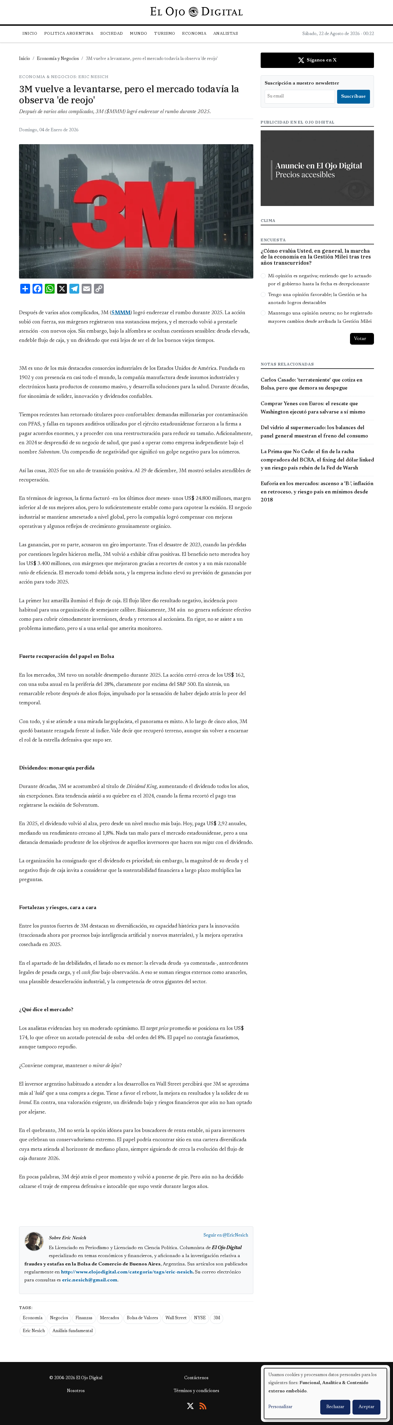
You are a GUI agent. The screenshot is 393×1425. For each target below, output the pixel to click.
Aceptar (366, 1407)
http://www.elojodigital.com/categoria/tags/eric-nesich (127, 1272)
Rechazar (335, 1407)
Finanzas (84, 1318)
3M (216, 1318)
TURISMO (164, 33)
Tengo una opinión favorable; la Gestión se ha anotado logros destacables (317, 298)
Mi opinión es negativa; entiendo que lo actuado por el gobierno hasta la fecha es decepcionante (320, 280)
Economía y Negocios (58, 59)
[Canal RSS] (203, 1406)
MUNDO (138, 33)
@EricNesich (235, 1235)
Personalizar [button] (280, 1407)
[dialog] (325, 1393)
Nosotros (76, 1391)
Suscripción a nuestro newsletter (302, 83)
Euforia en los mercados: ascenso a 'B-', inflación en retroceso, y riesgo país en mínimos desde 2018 (317, 492)
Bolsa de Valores (142, 1318)
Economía (32, 1318)
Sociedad (111, 33)
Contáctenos (196, 1378)
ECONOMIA (194, 33)
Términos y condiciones (196, 1391)
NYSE (200, 1318)
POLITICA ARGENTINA (68, 33)
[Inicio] (196, 12)
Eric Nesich (34, 1331)
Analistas (225, 33)
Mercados (109, 1318)
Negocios (59, 1318)
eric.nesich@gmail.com (89, 1280)
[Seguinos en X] (190, 1406)
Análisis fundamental (73, 1331)
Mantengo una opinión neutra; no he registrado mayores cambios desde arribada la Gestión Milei (320, 317)
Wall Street (176, 1318)
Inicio (29, 33)
